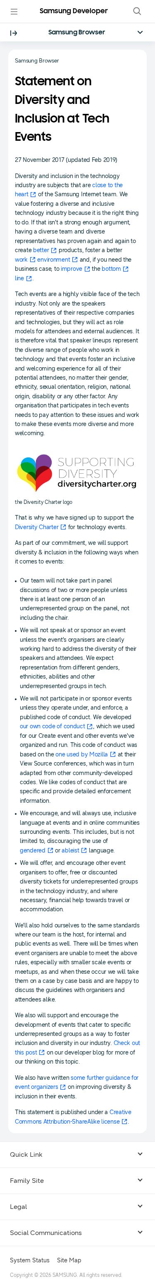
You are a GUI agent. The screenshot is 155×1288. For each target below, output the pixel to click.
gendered (32, 850)
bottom (111, 268)
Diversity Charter (36, 527)
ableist (70, 850)
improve (71, 268)
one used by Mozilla (81, 754)
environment (53, 259)
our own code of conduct (52, 726)
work (21, 259)
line (19, 278)
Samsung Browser (76, 32)
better (41, 250)
